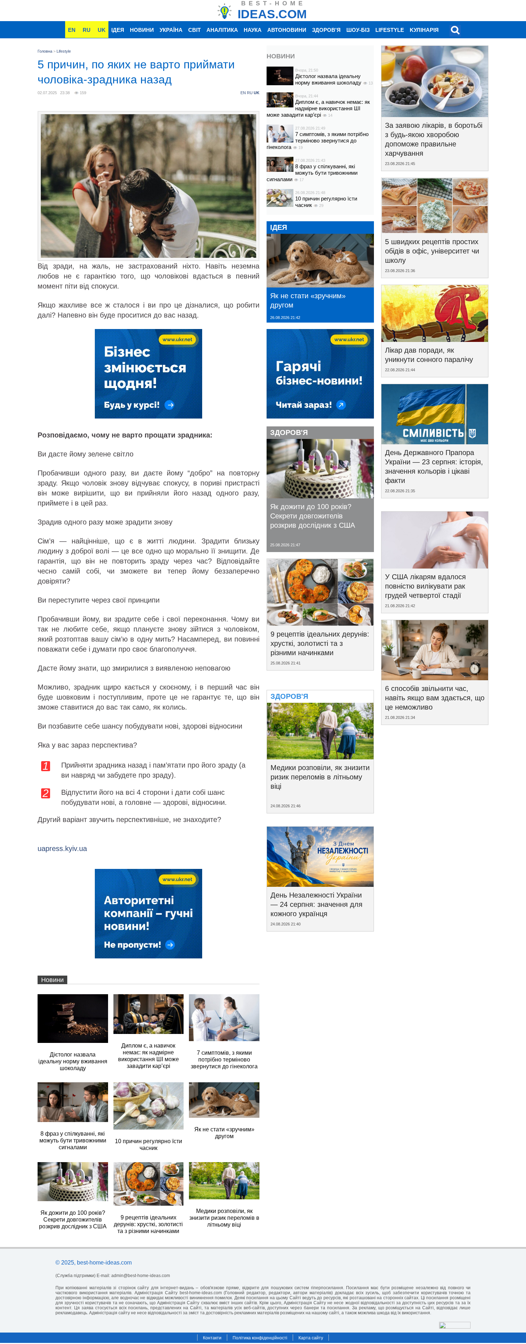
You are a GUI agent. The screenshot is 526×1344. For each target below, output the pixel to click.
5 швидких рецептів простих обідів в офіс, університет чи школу (432, 251)
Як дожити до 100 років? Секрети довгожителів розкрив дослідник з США (312, 516)
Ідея (117, 30)
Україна (171, 30)
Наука (253, 30)
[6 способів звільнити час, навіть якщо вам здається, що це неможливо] (434, 678)
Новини (142, 30)
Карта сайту (310, 1337)
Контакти (212, 1337)
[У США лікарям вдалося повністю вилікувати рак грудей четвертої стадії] (434, 566)
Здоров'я (326, 30)
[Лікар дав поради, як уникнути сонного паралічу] (434, 339)
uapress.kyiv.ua (62, 848)
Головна (45, 51)
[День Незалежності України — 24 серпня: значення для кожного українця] (320, 884)
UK (102, 30)
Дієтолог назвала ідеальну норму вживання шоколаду (329, 79)
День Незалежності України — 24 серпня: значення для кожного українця (316, 904)
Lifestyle (389, 30)
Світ (194, 30)
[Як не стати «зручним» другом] (320, 285)
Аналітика (222, 30)
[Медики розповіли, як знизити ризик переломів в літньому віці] (320, 757)
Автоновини (286, 30)
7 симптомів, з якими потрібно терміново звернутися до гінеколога (318, 140)
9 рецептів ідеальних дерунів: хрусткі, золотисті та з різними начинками (320, 643)
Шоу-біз (358, 30)
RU (87, 30)
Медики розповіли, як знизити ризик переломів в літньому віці (320, 777)
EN (72, 30)
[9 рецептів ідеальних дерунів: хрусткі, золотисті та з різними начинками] (320, 623)
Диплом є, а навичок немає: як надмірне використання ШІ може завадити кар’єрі (318, 108)
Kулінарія (424, 30)
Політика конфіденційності (260, 1337)
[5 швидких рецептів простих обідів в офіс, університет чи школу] (434, 231)
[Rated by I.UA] (455, 1327)
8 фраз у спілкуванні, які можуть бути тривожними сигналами (312, 172)
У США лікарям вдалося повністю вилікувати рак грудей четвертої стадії (425, 586)
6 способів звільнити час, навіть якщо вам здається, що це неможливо (434, 698)
